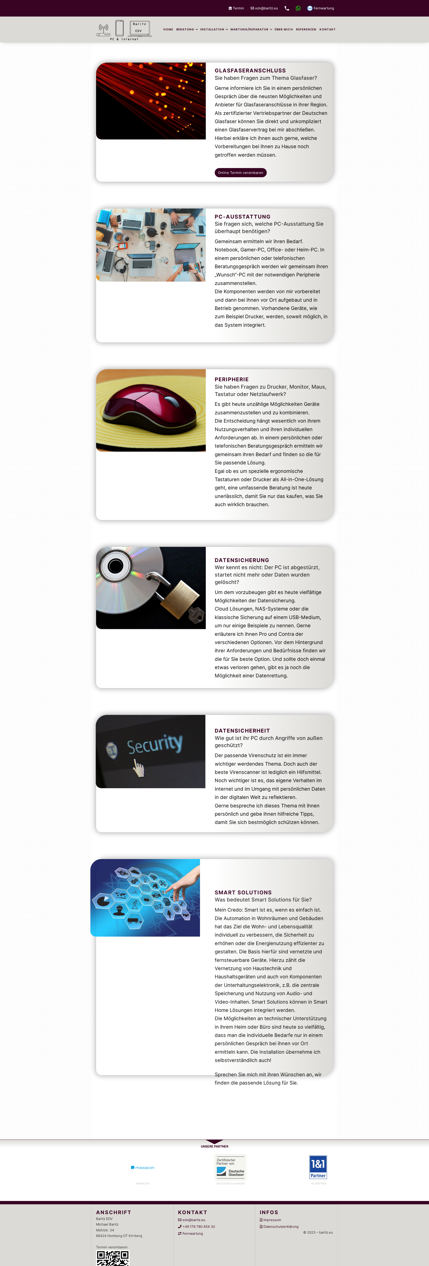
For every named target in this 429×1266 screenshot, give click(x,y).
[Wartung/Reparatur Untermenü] (271, 29)
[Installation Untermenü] (226, 29)
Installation (212, 29)
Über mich (284, 29)
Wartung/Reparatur (249, 29)
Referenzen (306, 29)
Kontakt (328, 29)
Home (168, 29)
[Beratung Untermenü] (196, 29)
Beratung (185, 29)
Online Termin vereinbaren (240, 173)
